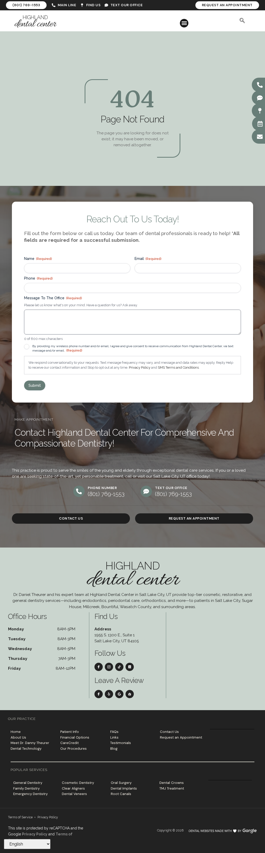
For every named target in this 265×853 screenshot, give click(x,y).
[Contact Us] (260, 137)
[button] (184, 23)
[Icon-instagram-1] (109, 667)
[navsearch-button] (242, 21)
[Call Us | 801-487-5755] (260, 85)
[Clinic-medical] (130, 694)
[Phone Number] (79, 491)
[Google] (119, 694)
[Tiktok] (119, 667)
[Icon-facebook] (98, 667)
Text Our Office (171, 488)
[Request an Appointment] (260, 124)
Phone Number (102, 488)
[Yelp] (109, 694)
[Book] (130, 667)
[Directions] (260, 111)
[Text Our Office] (260, 98)
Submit (34, 385)
